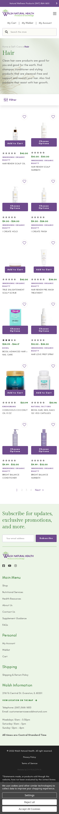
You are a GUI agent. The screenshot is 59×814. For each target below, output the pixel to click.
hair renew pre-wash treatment (42, 291)
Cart (5, 656)
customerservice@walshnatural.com (28, 711)
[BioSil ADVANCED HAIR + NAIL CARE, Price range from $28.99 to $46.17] (15, 320)
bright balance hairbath (39, 476)
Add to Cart (15, 143)
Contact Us (8, 611)
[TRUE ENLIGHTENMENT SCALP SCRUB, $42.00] (15, 259)
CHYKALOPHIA (34, 770)
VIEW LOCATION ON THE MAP (17, 700)
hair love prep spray (42, 354)
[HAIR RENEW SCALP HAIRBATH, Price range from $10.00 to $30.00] (44, 133)
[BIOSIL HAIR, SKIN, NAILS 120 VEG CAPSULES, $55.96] (44, 382)
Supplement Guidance (14, 618)
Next (56, 3)
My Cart (11, 22)
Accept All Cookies (29, 809)
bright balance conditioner (11, 476)
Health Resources (11, 598)
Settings (29, 795)
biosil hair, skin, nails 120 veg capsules (43, 411)
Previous (2, 3)
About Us (7, 605)
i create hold (10, 231)
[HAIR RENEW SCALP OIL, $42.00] (15, 133)
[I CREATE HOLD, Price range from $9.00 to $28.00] (15, 198)
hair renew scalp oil (13, 163)
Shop (5, 585)
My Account (45, 22)
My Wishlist (27, 22)
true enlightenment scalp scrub (13, 291)
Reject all (29, 802)
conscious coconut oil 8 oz (15, 411)
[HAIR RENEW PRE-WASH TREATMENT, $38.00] (44, 259)
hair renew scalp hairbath (40, 168)
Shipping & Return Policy (15, 674)
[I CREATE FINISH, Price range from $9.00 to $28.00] (44, 198)
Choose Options (44, 142)
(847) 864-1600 (42, 3)
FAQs (5, 624)
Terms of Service (29, 763)
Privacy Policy (29, 757)
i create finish (39, 231)
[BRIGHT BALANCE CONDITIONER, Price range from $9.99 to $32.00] (15, 441)
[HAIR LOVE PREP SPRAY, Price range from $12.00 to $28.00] (44, 320)
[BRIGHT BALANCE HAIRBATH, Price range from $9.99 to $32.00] (44, 441)
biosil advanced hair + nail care (15, 353)
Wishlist (6, 649)
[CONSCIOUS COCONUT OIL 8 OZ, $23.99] (15, 382)
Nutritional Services (12, 592)
